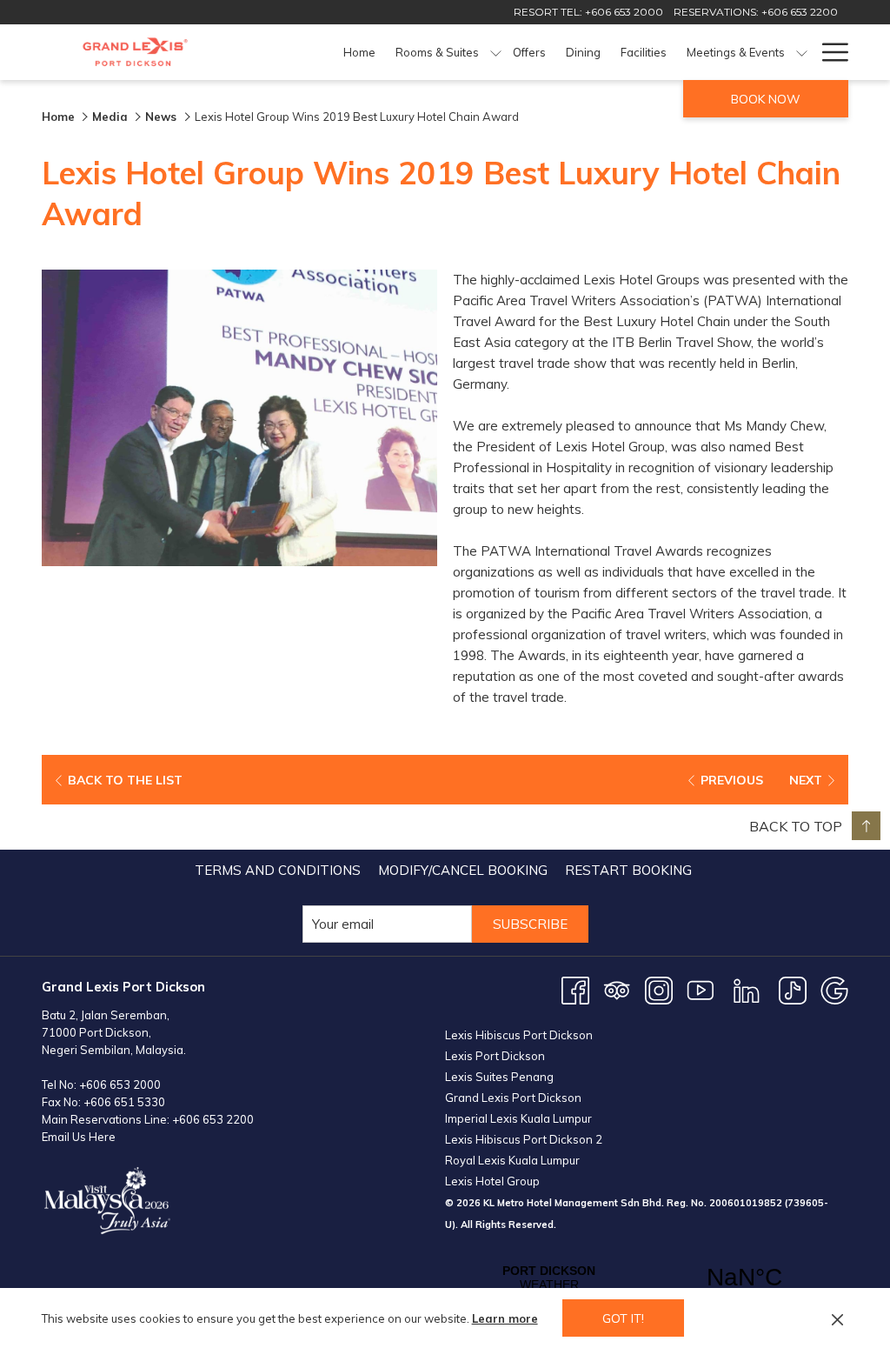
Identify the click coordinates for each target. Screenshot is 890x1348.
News (162, 116)
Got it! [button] (623, 1318)
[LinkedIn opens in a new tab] (746, 989)
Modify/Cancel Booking (463, 870)
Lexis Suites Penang (499, 1077)
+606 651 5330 (124, 1102)
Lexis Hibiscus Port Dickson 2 (523, 1139)
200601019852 (745, 1203)
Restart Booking (628, 870)
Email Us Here (79, 1137)
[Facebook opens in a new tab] (575, 989)
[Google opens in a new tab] (834, 989)
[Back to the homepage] (135, 52)
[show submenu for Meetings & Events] (801, 52)
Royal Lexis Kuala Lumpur (512, 1160)
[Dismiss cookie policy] (837, 1318)
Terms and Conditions (278, 870)
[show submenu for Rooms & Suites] (495, 52)
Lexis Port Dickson (495, 1056)
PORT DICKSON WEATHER (646, 1277)
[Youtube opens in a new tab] (700, 989)
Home (58, 116)
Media (110, 116)
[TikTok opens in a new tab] (793, 989)
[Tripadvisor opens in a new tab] (617, 989)
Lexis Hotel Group (492, 1181)
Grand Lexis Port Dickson (513, 1097)
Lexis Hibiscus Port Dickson (519, 1035)
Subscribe (530, 924)
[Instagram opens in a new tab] (659, 989)
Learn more (505, 1318)
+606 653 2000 (120, 1084)
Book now (765, 99)
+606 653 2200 (213, 1119)
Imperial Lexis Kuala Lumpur (518, 1118)
